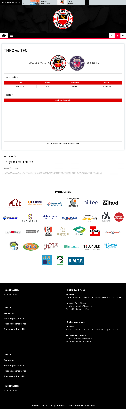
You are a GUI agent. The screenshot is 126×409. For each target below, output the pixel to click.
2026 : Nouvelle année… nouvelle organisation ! (68, 2)
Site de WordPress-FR (14, 329)
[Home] (4, 35)
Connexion (9, 313)
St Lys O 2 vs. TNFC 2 (18, 162)
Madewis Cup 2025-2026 (41, 2)
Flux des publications (14, 318)
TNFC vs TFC (16, 50)
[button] (112, 35)
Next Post (8, 156)
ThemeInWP (89, 405)
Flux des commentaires (15, 324)
